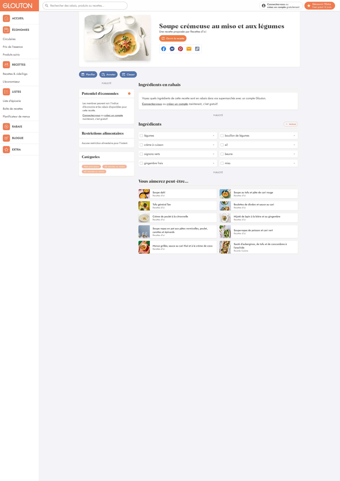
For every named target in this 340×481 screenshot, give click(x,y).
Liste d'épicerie (12, 101)
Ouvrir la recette (175, 38)
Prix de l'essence (13, 47)
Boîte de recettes (13, 109)
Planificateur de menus (16, 116)
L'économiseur (11, 82)
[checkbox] (141, 135)
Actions (292, 124)
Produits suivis (11, 55)
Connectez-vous (91, 115)
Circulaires (9, 39)
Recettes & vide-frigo (15, 74)
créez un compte (113, 115)
